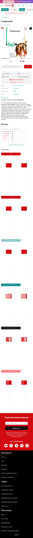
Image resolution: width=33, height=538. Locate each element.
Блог (2, 461)
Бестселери (4, 518)
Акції (2, 514)
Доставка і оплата (6, 486)
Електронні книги (6, 526)
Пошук (15, 9)
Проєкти (3, 469)
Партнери (4, 465)
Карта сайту (5, 506)
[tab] (16, 124)
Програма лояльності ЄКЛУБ (10, 530)
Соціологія (5, 17)
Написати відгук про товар (17, 144)
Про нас (3, 457)
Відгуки (4, 124)
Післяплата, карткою (23, 76)
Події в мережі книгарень (9, 473)
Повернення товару (7, 490)
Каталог (4, 9)
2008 (14, 91)
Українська (16, 94)
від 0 (19, 73)
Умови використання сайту (9, 498)
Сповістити (28, 66)
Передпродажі (5, 522)
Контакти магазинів (7, 477)
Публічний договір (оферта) (9, 502)
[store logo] (10, 5)
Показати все (4, 97)
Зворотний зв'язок (6, 494)
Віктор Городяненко (18, 85)
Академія (15, 88)
